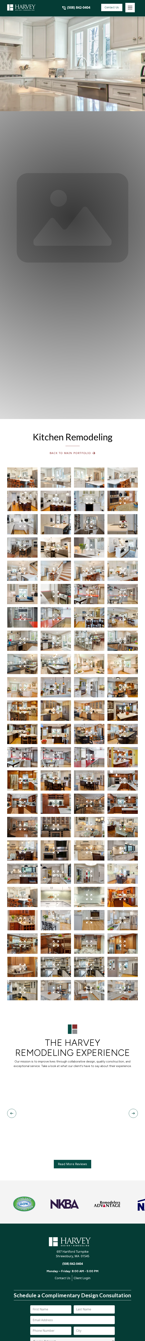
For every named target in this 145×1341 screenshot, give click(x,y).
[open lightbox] (22, 477)
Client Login (82, 1278)
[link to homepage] (26, 7)
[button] (130, 7)
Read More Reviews (72, 1164)
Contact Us (112, 7)
